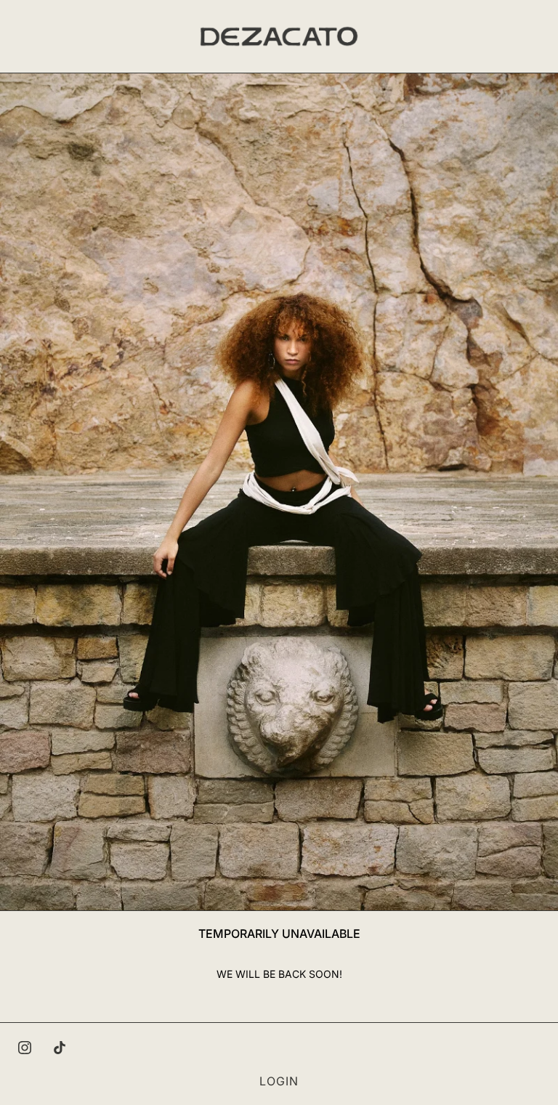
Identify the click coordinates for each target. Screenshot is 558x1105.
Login (279, 1081)
